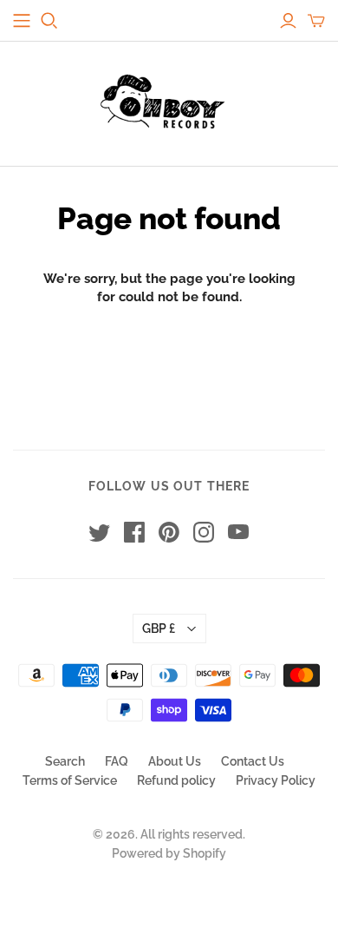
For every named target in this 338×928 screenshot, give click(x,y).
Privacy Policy (275, 780)
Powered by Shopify (169, 853)
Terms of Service (70, 780)
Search (65, 761)
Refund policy (176, 780)
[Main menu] (21, 21)
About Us (174, 761)
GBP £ (158, 628)
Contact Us (252, 761)
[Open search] (49, 21)
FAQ (116, 761)
